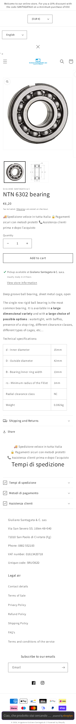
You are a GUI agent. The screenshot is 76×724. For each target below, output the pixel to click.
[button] (5, 61)
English (10, 34)
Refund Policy (17, 614)
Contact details (18, 586)
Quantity (8, 235)
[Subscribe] (63, 667)
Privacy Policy (17, 605)
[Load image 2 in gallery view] (38, 172)
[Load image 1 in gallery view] (14, 172)
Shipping (20, 209)
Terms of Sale (17, 595)
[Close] (38, 46)
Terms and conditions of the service (31, 641)
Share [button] (11, 431)
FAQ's (11, 632)
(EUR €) (36, 19)
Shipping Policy (18, 623)
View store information (22, 283)
